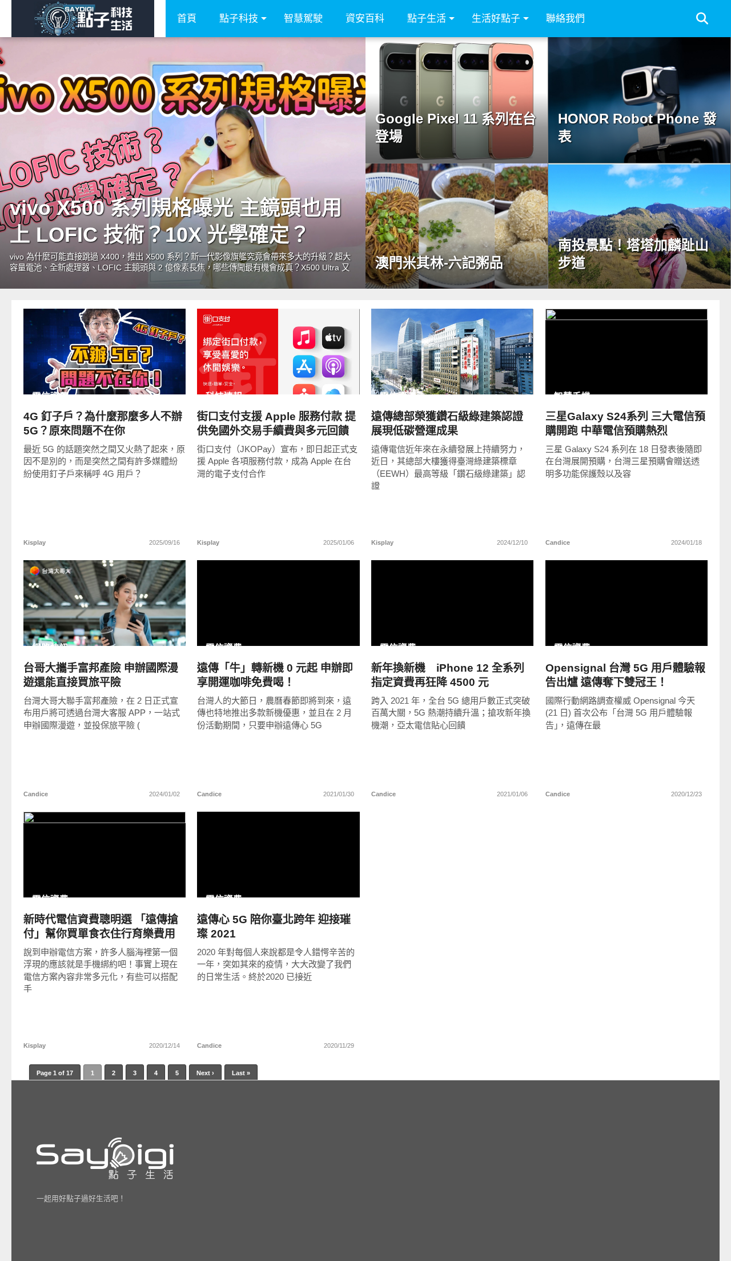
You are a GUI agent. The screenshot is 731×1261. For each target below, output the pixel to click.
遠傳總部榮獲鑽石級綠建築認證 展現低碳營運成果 (447, 423)
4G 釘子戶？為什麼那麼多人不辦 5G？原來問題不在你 (102, 423)
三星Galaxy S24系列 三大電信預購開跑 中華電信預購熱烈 (625, 423)
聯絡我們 (565, 18)
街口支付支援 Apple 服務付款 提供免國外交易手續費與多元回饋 (276, 423)
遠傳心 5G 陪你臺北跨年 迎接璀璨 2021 (274, 926)
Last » (241, 1073)
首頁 (186, 18)
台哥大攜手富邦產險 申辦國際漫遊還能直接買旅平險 (100, 675)
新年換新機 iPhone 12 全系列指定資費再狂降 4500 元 (447, 675)
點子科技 (238, 18)
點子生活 (426, 18)
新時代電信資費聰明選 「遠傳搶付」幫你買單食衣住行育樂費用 (100, 926)
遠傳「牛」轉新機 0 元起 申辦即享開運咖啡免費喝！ (275, 675)
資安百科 (365, 18)
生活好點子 (496, 18)
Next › (205, 1073)
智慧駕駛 (303, 18)
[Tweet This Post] (105, 375)
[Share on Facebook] (81, 375)
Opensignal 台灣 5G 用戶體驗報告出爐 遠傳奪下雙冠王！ (625, 675)
